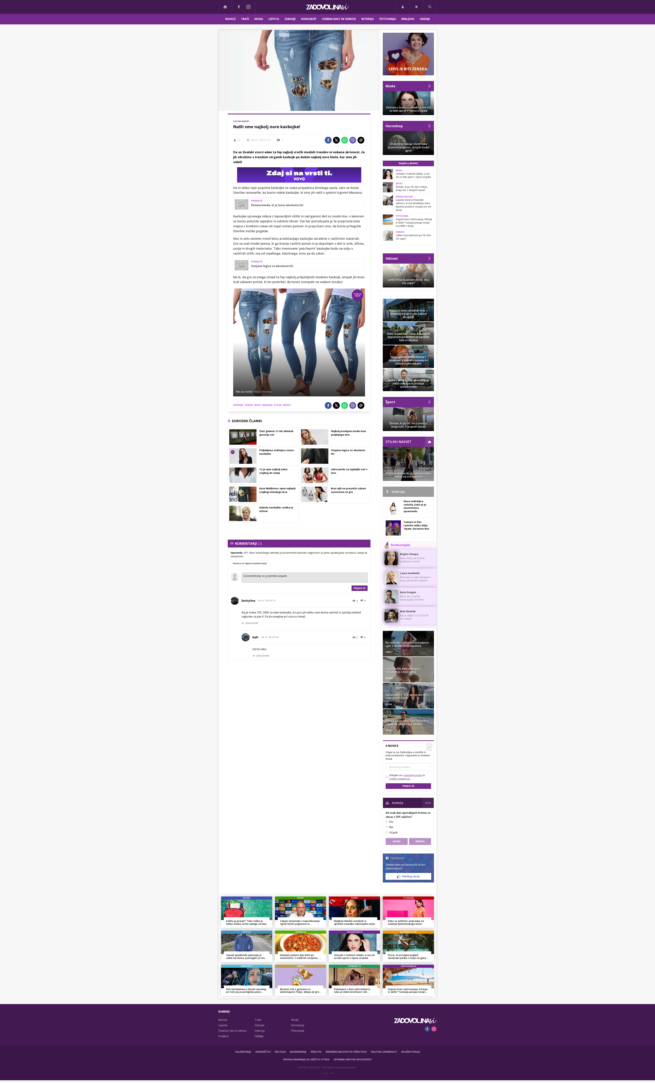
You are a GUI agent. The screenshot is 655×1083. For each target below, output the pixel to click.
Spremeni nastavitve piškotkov (346, 1051)
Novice (230, 19)
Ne (391, 827)
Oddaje (425, 19)
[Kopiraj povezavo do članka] (361, 140)
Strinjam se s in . (407, 777)
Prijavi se (360, 588)
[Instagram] (248, 7)
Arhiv (428, 803)
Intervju (367, 19)
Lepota (273, 19)
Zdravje (290, 19)
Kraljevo (407, 19)
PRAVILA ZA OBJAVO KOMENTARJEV (250, 563)
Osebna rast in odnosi (339, 19)
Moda (258, 19)
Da (391, 822)
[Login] (402, 7)
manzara (267, 405)
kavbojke (238, 405)
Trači (245, 19)
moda (257, 405)
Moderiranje (298, 1051)
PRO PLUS (280, 1051)
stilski (278, 405)
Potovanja (387, 19)
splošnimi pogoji (413, 775)
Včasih (393, 832)
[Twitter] (336, 140)
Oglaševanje (243, 1051)
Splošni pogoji (410, 1051)
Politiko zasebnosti (399, 778)
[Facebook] (239, 7)
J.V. (239, 140)
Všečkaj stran (411, 876)
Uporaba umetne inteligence (353, 1059)
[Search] (429, 7)
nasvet (287, 405)
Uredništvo (263, 1051)
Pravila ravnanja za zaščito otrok (306, 1059)
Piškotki (316, 1051)
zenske (249, 405)
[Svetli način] (416, 7)
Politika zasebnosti (384, 1051)
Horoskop (308, 19)
